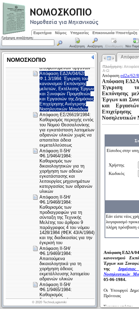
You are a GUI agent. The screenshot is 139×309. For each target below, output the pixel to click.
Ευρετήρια (42, 33)
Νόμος (61, 33)
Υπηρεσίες (79, 33)
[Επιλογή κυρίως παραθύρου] (77, 43)
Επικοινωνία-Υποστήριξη (114, 33)
